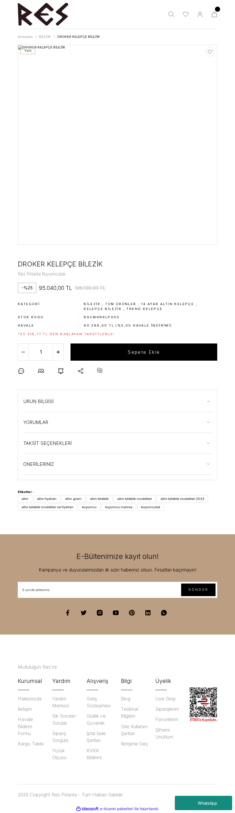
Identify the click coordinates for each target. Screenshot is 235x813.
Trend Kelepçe (144, 309)
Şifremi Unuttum (164, 733)
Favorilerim (166, 719)
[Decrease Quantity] (23, 352)
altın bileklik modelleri (134, 499)
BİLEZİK (92, 304)
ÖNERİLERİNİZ (38, 464)
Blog (125, 699)
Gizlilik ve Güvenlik (96, 719)
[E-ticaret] (117, 808)
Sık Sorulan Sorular (64, 719)
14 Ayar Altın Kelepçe (167, 304)
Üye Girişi (165, 699)
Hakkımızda (30, 699)
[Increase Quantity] (58, 352)
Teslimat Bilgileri (129, 712)
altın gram (73, 499)
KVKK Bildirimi (94, 754)
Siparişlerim (167, 709)
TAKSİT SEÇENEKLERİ (47, 443)
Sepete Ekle (144, 352)
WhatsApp (207, 803)
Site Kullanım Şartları (134, 730)
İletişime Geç (134, 744)
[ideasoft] (87, 809)
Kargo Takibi (31, 744)
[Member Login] (200, 14)
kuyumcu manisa (118, 507)
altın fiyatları (46, 499)
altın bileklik (99, 499)
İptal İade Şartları (96, 736)
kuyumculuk (150, 507)
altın (24, 499)
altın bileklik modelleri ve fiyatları (47, 507)
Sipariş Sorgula (60, 736)
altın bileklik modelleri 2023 (182, 499)
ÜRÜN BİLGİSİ (38, 401)
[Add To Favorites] (210, 51)
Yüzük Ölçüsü (59, 754)
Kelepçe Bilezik (103, 309)
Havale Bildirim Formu (25, 726)
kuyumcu (89, 507)
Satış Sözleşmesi (99, 702)
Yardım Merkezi (60, 702)
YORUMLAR (35, 422)
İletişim (25, 709)
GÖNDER (198, 590)
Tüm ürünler (120, 304)
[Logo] (43, 14)
